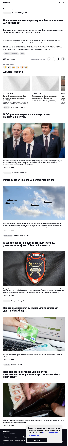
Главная (5, 9)
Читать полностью (9, 167)
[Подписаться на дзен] (59, 2)
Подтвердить (37, 440)
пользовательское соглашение (43, 433)
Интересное (13, 9)
